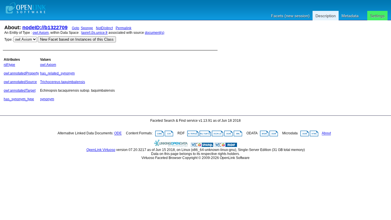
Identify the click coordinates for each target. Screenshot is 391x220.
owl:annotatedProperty (21, 73)
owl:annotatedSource (20, 82)
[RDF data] (225, 146)
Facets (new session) (290, 15)
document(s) (154, 33)
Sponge (87, 28)
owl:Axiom (41, 33)
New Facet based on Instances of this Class (77, 39)
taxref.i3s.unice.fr (94, 33)
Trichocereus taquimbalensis (62, 82)
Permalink (123, 28)
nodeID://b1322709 (45, 27)
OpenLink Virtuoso (100, 150)
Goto (75, 28)
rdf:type (9, 65)
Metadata (350, 15)
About (326, 133)
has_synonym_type (19, 99)
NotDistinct (104, 28)
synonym (47, 99)
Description (325, 15)
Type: (8, 40)
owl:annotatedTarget (19, 91)
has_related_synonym (57, 73)
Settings (377, 15)
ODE (118, 133)
